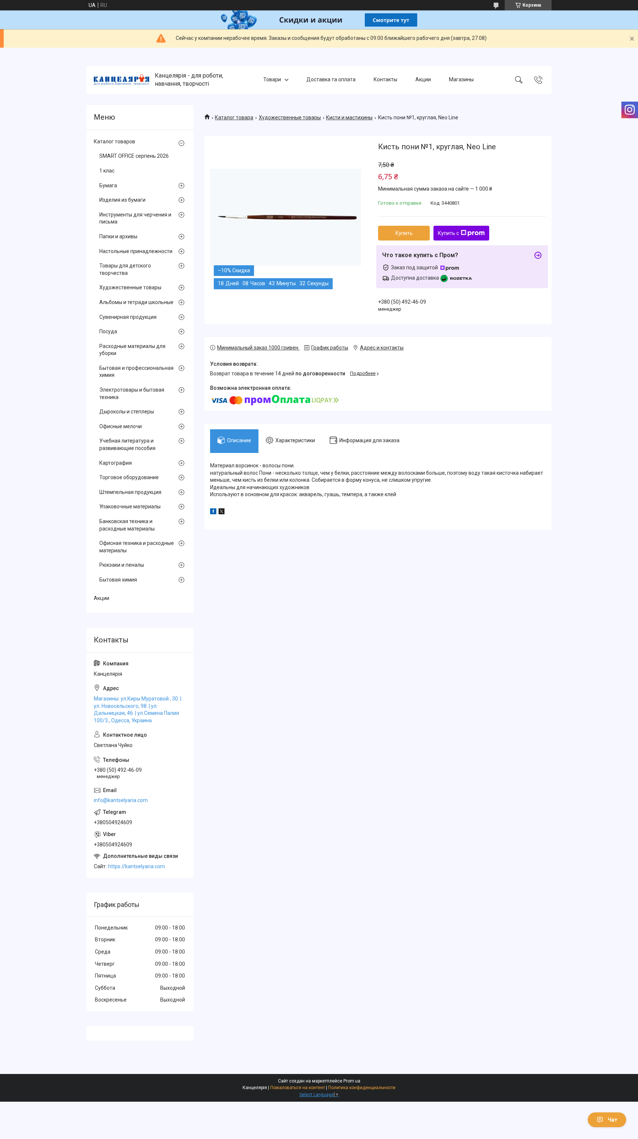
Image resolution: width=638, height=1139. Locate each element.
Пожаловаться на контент (297, 1087)
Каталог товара (234, 117)
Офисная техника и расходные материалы (136, 546)
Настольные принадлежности (135, 251)
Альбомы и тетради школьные (136, 302)
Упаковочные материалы (130, 506)
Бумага (108, 185)
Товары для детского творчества (125, 269)
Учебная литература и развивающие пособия (127, 444)
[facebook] (213, 512)
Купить (404, 233)
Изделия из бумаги (122, 200)
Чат (612, 1120)
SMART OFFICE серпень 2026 (134, 156)
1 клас (106, 171)
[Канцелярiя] (121, 79)
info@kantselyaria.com (121, 800)
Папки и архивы (118, 236)
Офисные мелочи (120, 426)
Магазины (461, 80)
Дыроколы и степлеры (126, 412)
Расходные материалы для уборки (132, 350)
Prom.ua (351, 1081)
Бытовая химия (118, 580)
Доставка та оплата (331, 80)
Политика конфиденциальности (361, 1087)
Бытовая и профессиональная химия (136, 371)
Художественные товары (290, 117)
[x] (221, 512)
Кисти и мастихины (349, 117)
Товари (272, 80)
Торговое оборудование (129, 477)
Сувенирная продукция (128, 317)
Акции (423, 80)
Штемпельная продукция (130, 492)
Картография (115, 463)
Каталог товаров (114, 141)
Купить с (448, 233)
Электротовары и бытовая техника (131, 393)
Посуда (108, 331)
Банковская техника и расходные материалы (127, 525)
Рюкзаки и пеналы (121, 565)
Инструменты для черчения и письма (135, 218)
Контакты (385, 80)
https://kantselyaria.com (136, 866)
